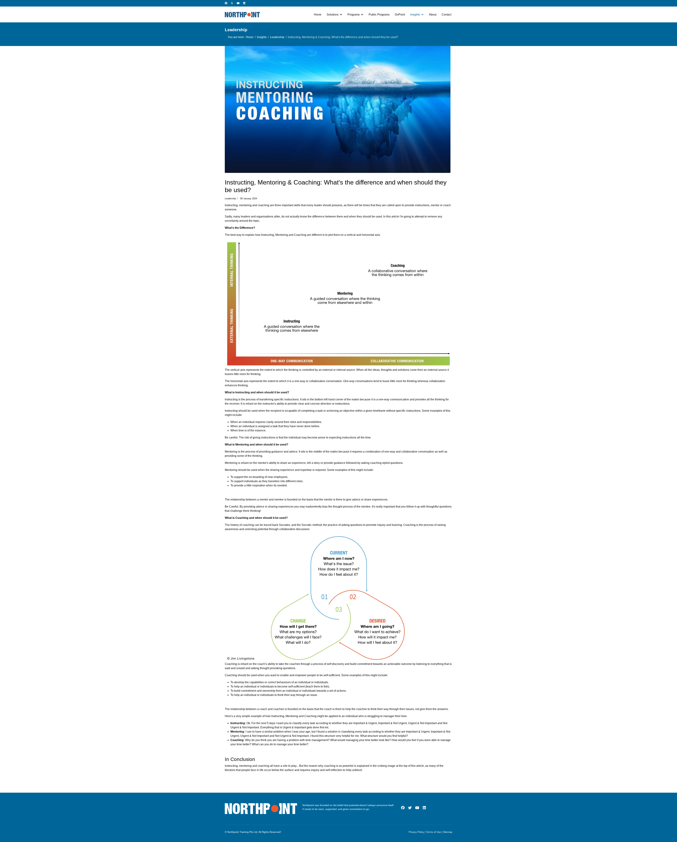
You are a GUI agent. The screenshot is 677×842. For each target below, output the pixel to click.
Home (317, 14)
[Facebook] (226, 3)
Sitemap (447, 832)
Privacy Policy (416, 832)
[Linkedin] (244, 3)
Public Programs (379, 14)
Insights (415, 14)
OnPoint (400, 14)
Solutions (332, 14)
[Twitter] (232, 3)
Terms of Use (433, 832)
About (432, 14)
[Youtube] (238, 3)
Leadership (230, 198)
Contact (446, 14)
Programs (353, 14)
